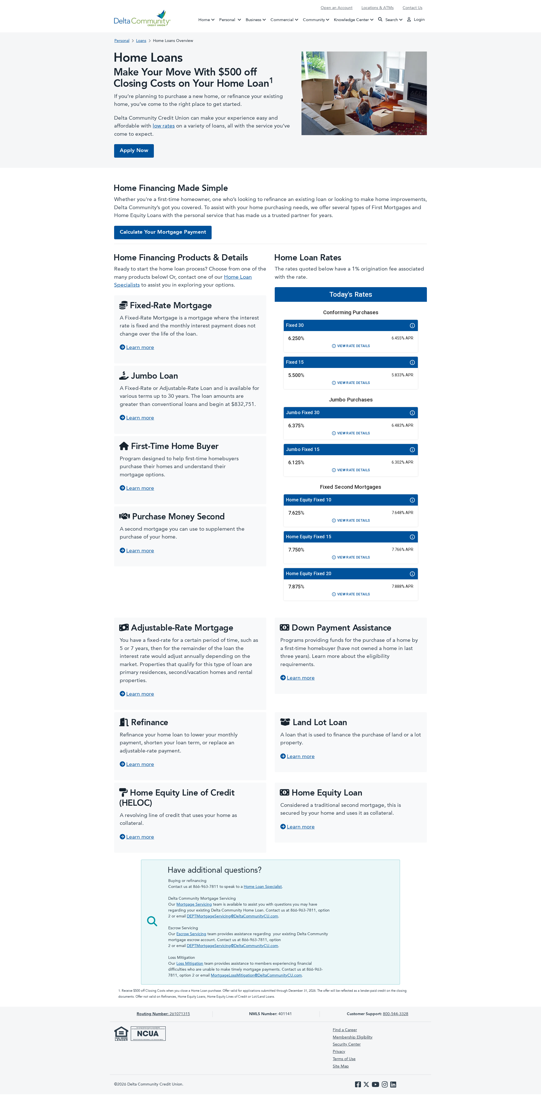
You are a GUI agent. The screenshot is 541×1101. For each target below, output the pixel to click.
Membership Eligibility (353, 1037)
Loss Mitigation (189, 964)
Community (314, 20)
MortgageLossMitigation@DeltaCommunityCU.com (256, 975)
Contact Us (412, 8)
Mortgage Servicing (194, 904)
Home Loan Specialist (263, 887)
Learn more (140, 347)
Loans (141, 41)
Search (391, 20)
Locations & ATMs (378, 8)
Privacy (339, 1052)
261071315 (163, 1014)
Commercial (282, 20)
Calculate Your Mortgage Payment (163, 232)
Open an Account (336, 8)
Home (204, 20)
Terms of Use (344, 1059)
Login (419, 20)
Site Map (341, 1066)
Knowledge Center (351, 20)
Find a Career (345, 1030)
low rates (164, 126)
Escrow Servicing (191, 934)
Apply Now (134, 150)
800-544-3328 (395, 1014)
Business (253, 20)
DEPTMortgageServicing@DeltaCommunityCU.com (232, 916)
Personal (231, 19)
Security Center (347, 1044)
